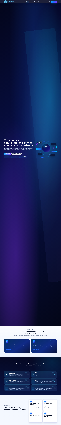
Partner (44, 1)
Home (27, 1)
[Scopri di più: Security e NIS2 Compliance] (28, 388)
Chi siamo (31, 1)
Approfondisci (8, 349)
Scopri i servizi (7, 153)
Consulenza (54, 1)
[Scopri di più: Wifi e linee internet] (28, 381)
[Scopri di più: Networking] (55, 374)
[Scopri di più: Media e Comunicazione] (55, 388)
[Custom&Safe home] (9, 1)
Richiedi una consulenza (16, 153)
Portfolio (39, 1)
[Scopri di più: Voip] (55, 381)
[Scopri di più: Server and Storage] (28, 374)
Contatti (48, 1)
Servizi (35, 1)
